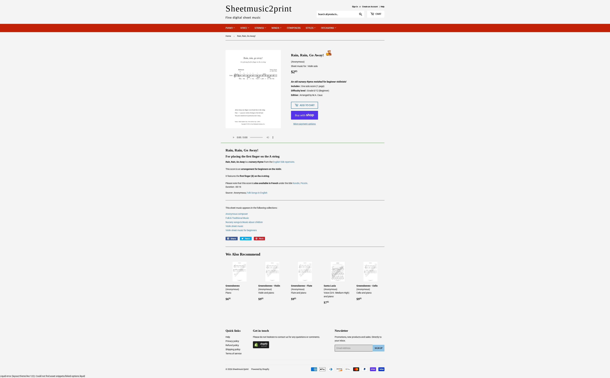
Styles (310, 28)
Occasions (327, 28)
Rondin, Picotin (300, 183)
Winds (275, 28)
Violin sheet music (234, 226)
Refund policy (232, 345)
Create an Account (370, 7)
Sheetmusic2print (240, 369)
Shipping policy (233, 349)
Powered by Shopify (260, 369)
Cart (378, 14)
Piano (229, 28)
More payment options (304, 124)
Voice (243, 28)
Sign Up (378, 348)
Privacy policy (232, 341)
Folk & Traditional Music (237, 218)
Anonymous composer (237, 214)
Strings (259, 28)
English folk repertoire (283, 162)
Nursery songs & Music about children (244, 222)
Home (228, 36)
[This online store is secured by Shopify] (261, 347)
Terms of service (233, 353)
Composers (294, 28)
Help (382, 7)
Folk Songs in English (257, 192)
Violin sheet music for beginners (241, 230)
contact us (283, 337)
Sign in (355, 7)
